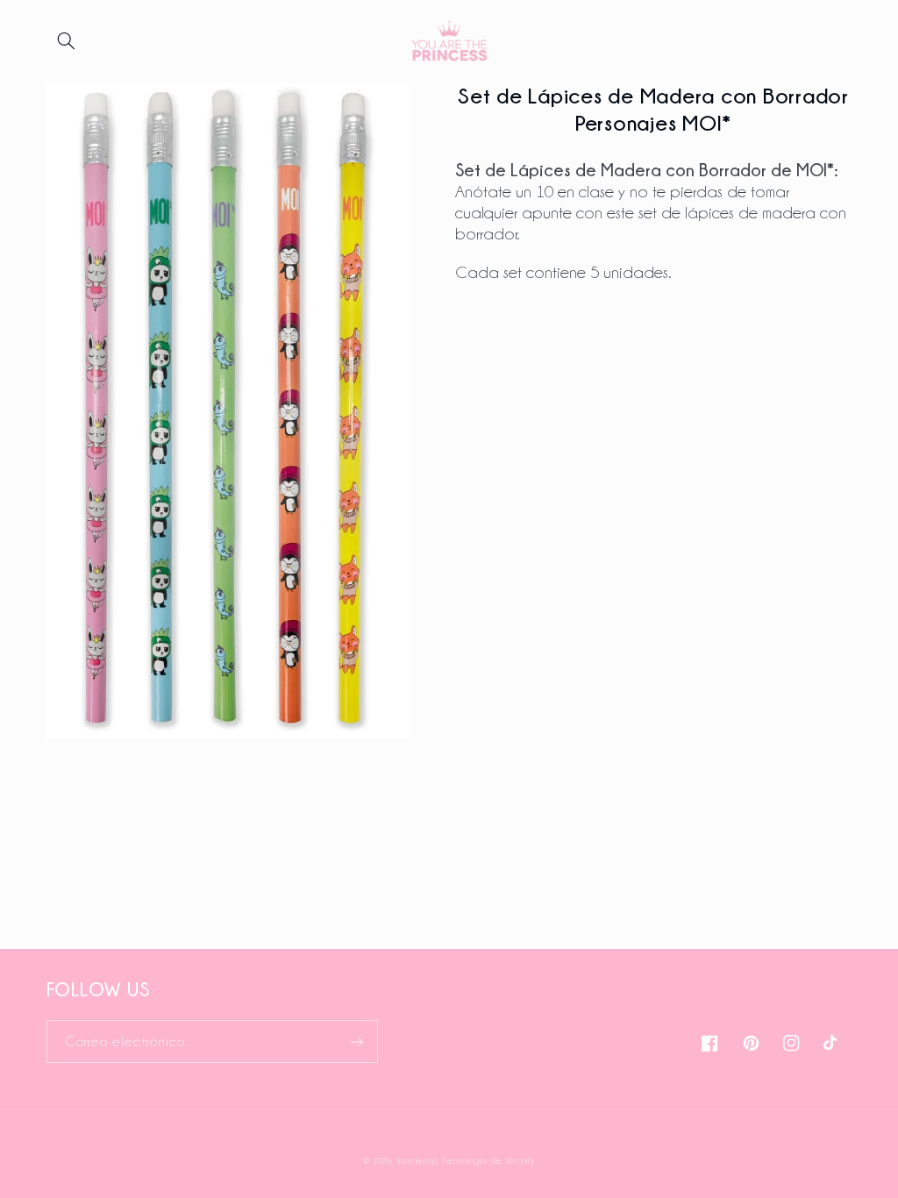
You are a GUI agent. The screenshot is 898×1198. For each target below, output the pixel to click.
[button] (66, 41)
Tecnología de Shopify (487, 1161)
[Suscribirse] (356, 1041)
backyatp (418, 1161)
